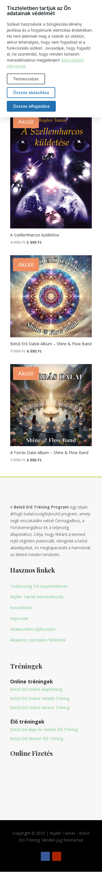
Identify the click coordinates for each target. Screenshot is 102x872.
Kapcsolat (19, 618)
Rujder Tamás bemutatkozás (36, 596)
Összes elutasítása (31, 92)
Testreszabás (26, 78)
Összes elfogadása (31, 106)
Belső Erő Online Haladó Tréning (39, 698)
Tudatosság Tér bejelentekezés (39, 586)
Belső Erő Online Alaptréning (36, 689)
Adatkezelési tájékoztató (33, 629)
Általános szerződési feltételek (38, 640)
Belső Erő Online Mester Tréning (39, 707)
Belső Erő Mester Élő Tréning (36, 738)
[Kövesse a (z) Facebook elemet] (45, 856)
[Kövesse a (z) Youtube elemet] (56, 856)
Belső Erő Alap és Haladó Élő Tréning (44, 729)
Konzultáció (21, 607)
